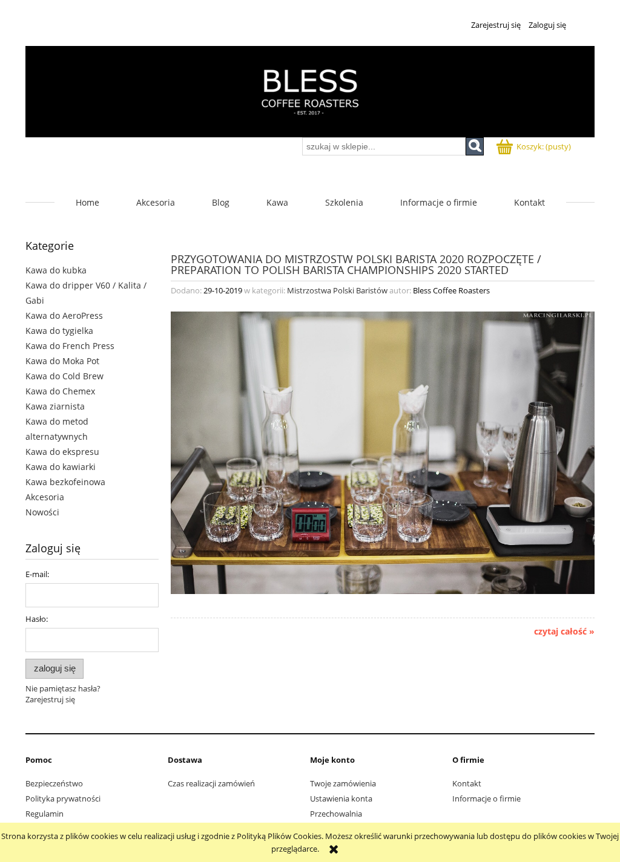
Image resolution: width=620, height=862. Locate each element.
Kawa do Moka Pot (62, 361)
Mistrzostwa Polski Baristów (337, 290)
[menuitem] (87, 202)
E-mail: (37, 574)
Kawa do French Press (69, 345)
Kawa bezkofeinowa (65, 482)
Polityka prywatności (63, 798)
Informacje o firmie (486, 798)
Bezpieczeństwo (54, 783)
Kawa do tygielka (59, 330)
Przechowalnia (336, 813)
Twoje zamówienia (343, 783)
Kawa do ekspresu (62, 451)
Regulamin (44, 813)
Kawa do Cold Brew (64, 376)
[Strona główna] (310, 91)
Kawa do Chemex (60, 391)
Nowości (42, 512)
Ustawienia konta (341, 798)
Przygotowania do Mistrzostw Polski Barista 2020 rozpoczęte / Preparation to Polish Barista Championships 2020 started (356, 263)
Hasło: (36, 618)
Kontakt (466, 783)
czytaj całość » (564, 631)
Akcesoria (44, 497)
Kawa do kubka (56, 270)
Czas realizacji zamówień (211, 783)
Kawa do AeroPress (64, 315)
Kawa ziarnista (55, 406)
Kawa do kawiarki (60, 466)
